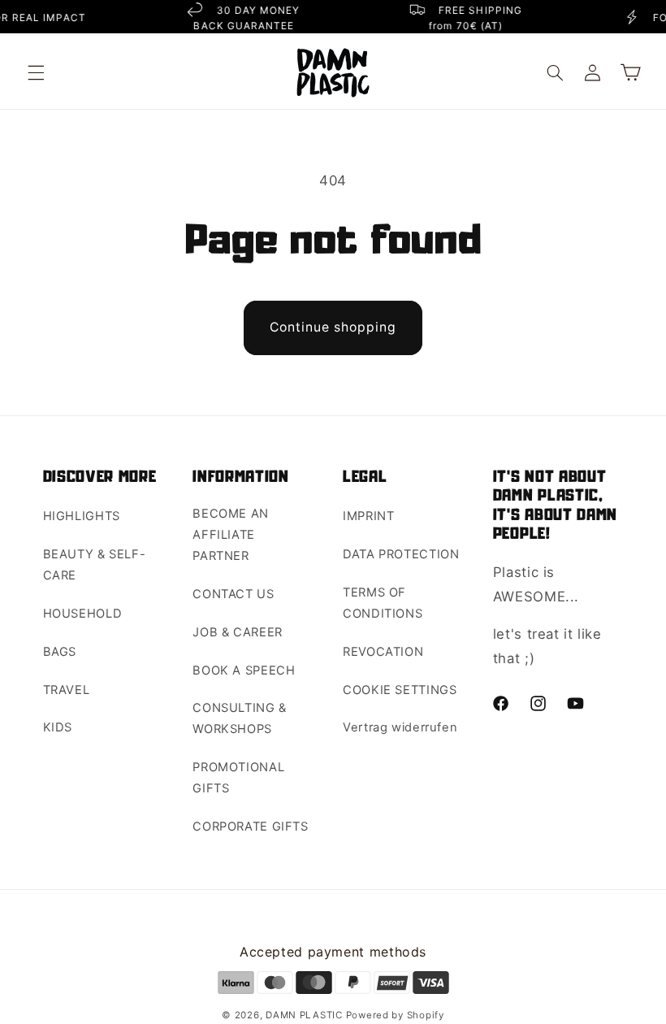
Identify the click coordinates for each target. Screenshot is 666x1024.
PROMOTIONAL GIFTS (238, 778)
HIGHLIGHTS (81, 516)
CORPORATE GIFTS (250, 826)
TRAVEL (66, 690)
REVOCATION (383, 651)
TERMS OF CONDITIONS (382, 603)
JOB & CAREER (237, 632)
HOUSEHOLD (83, 613)
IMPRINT (368, 516)
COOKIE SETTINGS (399, 690)
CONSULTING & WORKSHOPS (239, 718)
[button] (35, 72)
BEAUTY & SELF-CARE (94, 565)
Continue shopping (333, 327)
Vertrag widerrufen (400, 727)
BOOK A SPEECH (243, 670)
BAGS (60, 651)
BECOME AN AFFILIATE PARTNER (230, 534)
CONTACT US (233, 594)
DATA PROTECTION (401, 554)
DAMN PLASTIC (306, 1015)
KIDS (58, 727)
